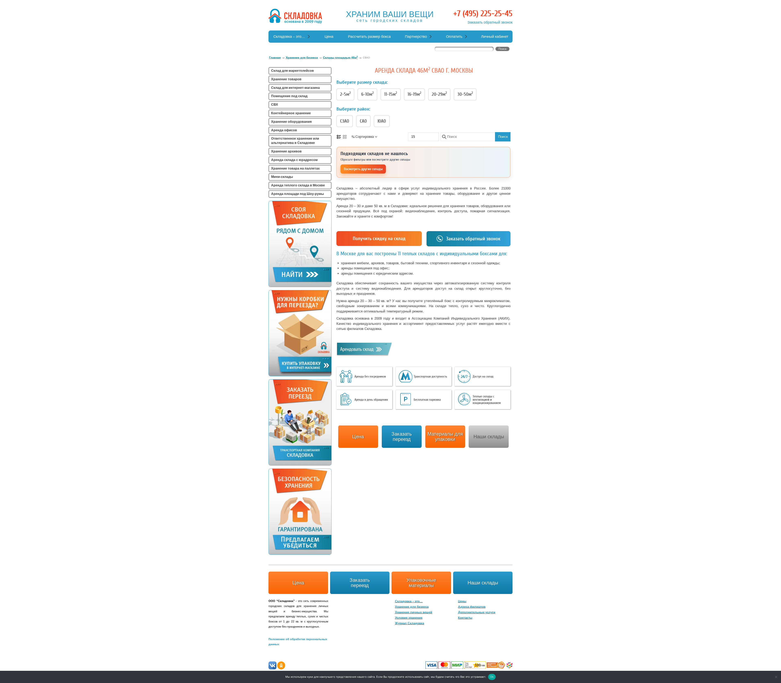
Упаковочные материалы (421, 582)
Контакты (465, 617)
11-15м (390, 94)
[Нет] (776, 677)
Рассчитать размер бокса (369, 37)
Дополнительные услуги (476, 612)
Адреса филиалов (471, 606)
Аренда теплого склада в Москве (298, 185)
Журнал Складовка (409, 623)
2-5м (345, 94)
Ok (492, 676)
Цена (329, 37)
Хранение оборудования (291, 121)
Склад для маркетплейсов (292, 70)
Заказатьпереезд (402, 436)
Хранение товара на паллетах (295, 168)
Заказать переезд (360, 582)
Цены (462, 601)
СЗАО (344, 121)
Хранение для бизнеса (412, 606)
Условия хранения (408, 617)
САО (363, 121)
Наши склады (488, 436)
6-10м (367, 94)
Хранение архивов (286, 151)
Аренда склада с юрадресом (294, 160)
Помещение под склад (289, 96)
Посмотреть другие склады (363, 169)
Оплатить (454, 37)
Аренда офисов (284, 130)
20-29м (439, 94)
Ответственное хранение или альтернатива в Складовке (295, 141)
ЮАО (381, 121)
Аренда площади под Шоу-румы (297, 194)
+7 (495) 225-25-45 (483, 13)
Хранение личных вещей (413, 612)
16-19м (414, 94)
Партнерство (416, 37)
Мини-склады (282, 176)
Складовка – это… (289, 37)
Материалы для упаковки (445, 436)
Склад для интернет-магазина (295, 87)
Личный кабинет (494, 37)
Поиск (503, 137)
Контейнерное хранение (291, 113)
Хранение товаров (286, 79)
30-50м (465, 94)
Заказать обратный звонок (490, 22)
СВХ (274, 104)
